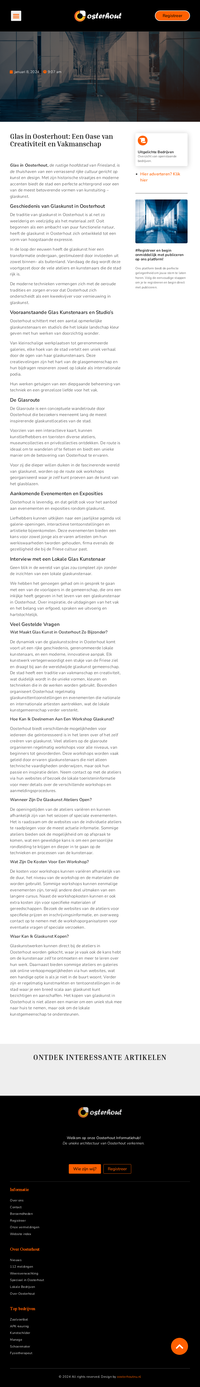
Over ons (16, 1200)
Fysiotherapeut (21, 1353)
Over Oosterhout (22, 1294)
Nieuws (15, 1260)
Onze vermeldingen (25, 1227)
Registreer (18, 1220)
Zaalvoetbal (19, 1319)
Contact (16, 1207)
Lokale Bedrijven (22, 1287)
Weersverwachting (24, 1273)
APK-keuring (19, 1326)
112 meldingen (21, 1266)
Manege (16, 1340)
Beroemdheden (21, 1214)
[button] (16, 16)
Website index (20, 1234)
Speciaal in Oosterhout (27, 1280)
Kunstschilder (20, 1333)
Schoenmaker (20, 1346)
